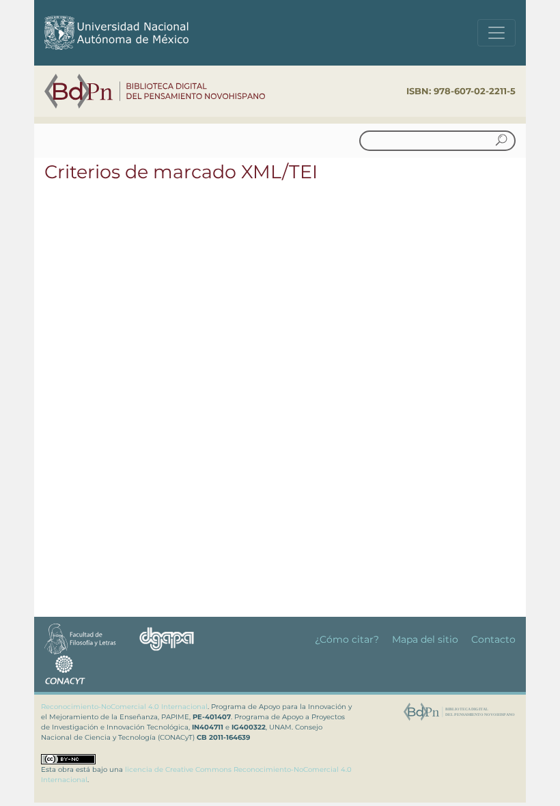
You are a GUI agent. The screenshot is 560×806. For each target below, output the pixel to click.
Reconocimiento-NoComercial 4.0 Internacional (124, 706)
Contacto (493, 639)
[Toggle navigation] (496, 32)
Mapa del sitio (425, 639)
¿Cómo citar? (347, 639)
